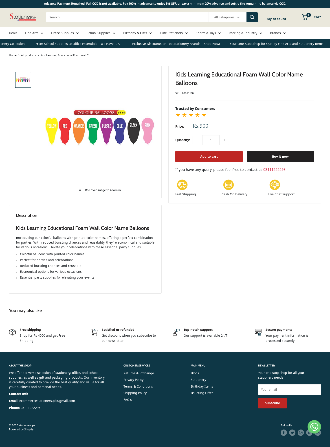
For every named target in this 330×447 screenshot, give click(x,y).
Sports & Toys (206, 33)
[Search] (252, 17)
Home (13, 55)
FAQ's (127, 399)
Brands (275, 33)
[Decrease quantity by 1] (197, 140)
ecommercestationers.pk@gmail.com (47, 401)
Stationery (198, 379)
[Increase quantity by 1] (224, 140)
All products (28, 55)
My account (276, 18)
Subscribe (272, 403)
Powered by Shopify (21, 429)
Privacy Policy (133, 379)
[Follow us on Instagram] (301, 433)
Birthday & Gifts (135, 33)
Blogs (195, 373)
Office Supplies (62, 33)
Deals (13, 33)
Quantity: (182, 140)
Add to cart (209, 156)
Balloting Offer (202, 393)
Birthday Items (202, 386)
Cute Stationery (171, 33)
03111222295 (274, 169)
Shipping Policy (135, 393)
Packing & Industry (243, 33)
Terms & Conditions (138, 386)
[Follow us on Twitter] (292, 433)
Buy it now (280, 156)
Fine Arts (31, 33)
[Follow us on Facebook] (284, 433)
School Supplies (98, 33)
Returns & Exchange (138, 373)
